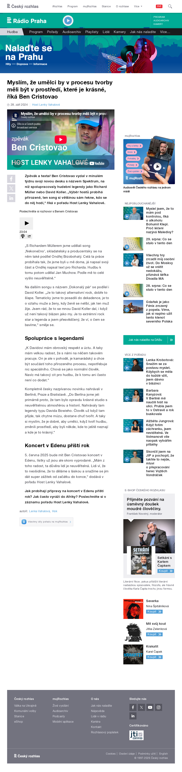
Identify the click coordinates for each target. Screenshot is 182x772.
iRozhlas (57, 6)
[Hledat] (170, 6)
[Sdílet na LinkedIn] (11, 198)
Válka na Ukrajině (25, 705)
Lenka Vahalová (39, 511)
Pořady (52, 32)
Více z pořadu (135, 354)
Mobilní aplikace (63, 721)
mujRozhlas (90, 6)
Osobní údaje (127, 753)
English (163, 753)
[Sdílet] (29, 236)
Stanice (106, 6)
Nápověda (98, 711)
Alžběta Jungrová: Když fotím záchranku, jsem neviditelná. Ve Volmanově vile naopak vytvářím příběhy (160, 432)
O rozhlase (122, 6)
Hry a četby (133, 146)
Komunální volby (25, 711)
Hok (54, 511)
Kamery (158, 24)
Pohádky (132, 158)
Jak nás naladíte (143, 32)
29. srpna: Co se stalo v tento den (159, 241)
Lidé (106, 32)
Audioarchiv (161, 20)
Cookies (111, 753)
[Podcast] (23, 236)
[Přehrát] (26, 223)
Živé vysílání (133, 171)
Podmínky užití (147, 753)
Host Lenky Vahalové (46, 104)
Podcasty (59, 716)
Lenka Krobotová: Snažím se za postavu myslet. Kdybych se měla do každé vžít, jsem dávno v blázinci (160, 371)
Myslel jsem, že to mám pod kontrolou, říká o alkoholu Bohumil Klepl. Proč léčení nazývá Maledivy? (160, 220)
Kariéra (95, 721)
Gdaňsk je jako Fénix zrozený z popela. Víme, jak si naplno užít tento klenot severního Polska (159, 311)
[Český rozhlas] (22, 6)
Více (165, 32)
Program (73, 6)
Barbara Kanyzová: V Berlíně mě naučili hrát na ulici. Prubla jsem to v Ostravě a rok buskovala (160, 402)
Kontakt (96, 727)
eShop (18, 721)
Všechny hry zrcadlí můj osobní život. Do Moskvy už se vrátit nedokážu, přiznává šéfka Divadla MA (160, 266)
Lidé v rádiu (98, 716)
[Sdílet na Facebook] (11, 179)
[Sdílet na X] (11, 188)
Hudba (12, 32)
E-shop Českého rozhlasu (145, 490)
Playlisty (91, 32)
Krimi (130, 152)
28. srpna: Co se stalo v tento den (159, 287)
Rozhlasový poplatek (104, 732)
